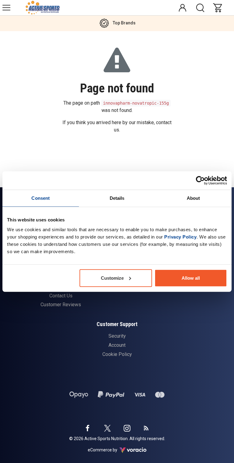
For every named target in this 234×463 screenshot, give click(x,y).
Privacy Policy (180, 236)
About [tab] (193, 198)
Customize (112, 277)
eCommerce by (110, 449)
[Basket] (219, 7)
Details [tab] (117, 198)
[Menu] (6, 7)
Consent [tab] (40, 198)
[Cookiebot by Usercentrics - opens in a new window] (200, 180)
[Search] (200, 7)
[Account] (182, 7)
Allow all (191, 277)
